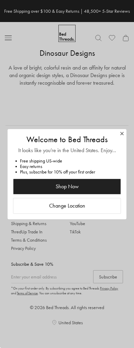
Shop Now (67, 186)
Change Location (67, 205)
